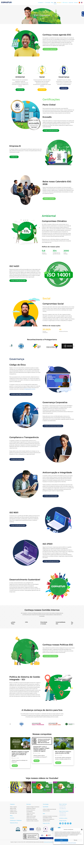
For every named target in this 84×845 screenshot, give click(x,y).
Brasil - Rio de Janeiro (63, 811)
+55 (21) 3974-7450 (62, 812)
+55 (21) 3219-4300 (62, 815)
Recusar (75, 840)
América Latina (63, 818)
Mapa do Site (46, 823)
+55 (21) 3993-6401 (62, 814)
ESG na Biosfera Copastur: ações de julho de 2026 (63, 752)
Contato (76, 2)
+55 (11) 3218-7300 (62, 805)
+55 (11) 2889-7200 (62, 808)
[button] (81, 829)
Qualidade (45, 806)
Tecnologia (47, 2)
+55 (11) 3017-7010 (62, 807)
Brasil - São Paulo (63, 804)
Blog (52, 2)
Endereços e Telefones (16, 820)
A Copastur (40, 2)
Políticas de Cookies (63, 842)
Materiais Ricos (14, 822)
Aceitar (61, 840)
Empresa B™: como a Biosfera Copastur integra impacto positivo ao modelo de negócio (41, 749)
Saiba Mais (15, 765)
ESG (55, 2)
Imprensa (71, 2)
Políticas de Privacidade (72, 842)
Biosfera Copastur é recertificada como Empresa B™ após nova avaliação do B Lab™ (20, 754)
